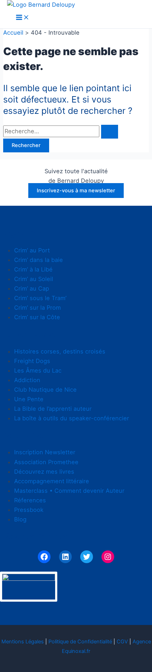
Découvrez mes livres (44, 471)
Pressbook (28, 509)
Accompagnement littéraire (51, 481)
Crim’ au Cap (31, 288)
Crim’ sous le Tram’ (40, 298)
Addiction (27, 380)
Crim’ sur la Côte (37, 317)
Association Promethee (46, 462)
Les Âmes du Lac (38, 370)
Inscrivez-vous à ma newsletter (76, 190)
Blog (20, 519)
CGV (122, 641)
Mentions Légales (22, 641)
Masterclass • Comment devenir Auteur (69, 490)
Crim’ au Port (32, 250)
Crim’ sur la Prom (37, 307)
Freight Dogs (32, 360)
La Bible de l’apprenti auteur (53, 408)
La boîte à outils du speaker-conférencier (71, 418)
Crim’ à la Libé (33, 269)
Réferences (30, 500)
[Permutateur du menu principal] (22, 18)
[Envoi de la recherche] (109, 132)
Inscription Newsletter (44, 452)
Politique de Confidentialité (80, 641)
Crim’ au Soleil (33, 278)
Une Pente (28, 399)
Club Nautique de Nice (45, 389)
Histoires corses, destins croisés (59, 351)
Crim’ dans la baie (38, 259)
